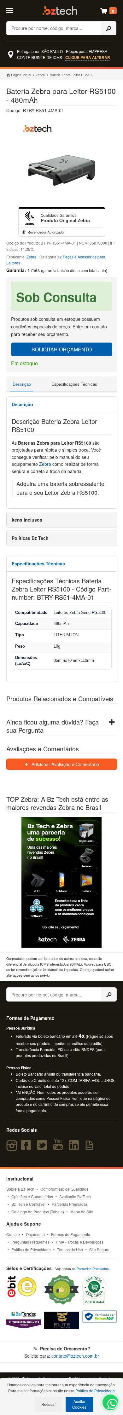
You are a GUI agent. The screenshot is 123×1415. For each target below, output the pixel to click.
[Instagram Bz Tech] (12, 1148)
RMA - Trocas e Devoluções (79, 1242)
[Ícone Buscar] (109, 28)
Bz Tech (60, 10)
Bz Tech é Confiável (28, 1204)
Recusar (48, 1404)
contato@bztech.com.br (75, 1356)
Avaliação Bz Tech (75, 1196)
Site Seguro (99, 1249)
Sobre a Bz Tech (20, 1189)
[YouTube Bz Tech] (59, 1148)
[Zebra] (29, 218)
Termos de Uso (70, 1249)
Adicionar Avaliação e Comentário (64, 764)
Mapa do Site (81, 1211)
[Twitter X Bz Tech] (43, 1148)
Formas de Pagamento (70, 1234)
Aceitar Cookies (79, 1404)
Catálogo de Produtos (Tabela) (37, 1211)
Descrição (22, 384)
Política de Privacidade (31, 1249)
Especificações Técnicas (74, 384)
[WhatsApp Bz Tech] (111, 1404)
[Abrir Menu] (13, 10)
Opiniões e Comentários (32, 1196)
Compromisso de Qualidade (64, 1189)
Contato (13, 1234)
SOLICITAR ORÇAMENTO (62, 349)
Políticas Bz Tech (30, 538)
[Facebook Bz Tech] (27, 1148)
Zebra (40, 74)
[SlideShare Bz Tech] (91, 1148)
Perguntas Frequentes (30, 1242)
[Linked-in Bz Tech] (75, 1148)
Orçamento (35, 1234)
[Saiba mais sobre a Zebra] (61, 882)
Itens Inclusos (27, 520)
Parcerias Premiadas (70, 1204)
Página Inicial (21, 74)
